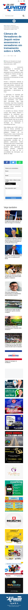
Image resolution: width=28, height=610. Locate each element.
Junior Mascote (18, 605)
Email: (6, 175)
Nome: (7, 171)
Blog (8, 25)
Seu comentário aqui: (10, 188)
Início (5, 25)
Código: (12, 180)
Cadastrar (13, 198)
